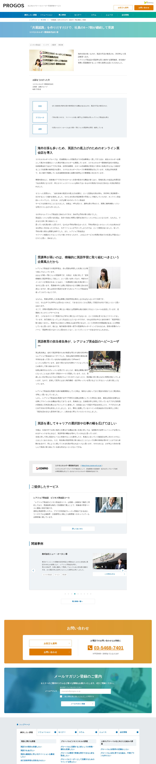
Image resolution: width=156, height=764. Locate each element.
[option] (78, 569)
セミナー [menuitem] (78, 15)
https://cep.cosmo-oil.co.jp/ (92, 465)
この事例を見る (97, 576)
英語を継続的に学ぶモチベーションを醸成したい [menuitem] (37, 755)
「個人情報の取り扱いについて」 (74, 696)
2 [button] (68, 593)
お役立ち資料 (123, 8)
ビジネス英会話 (35, 45)
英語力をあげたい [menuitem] (28, 750)
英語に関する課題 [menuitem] (28, 741)
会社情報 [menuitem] (125, 15)
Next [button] (122, 570)
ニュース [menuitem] (109, 15)
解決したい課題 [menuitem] (31, 15)
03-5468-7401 (109, 647)
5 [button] (78, 593)
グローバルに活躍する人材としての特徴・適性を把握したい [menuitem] (77, 748)
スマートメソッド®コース (50, 586)
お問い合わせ (144, 8)
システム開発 (58, 584)
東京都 (60, 45)
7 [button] (84, 593)
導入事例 (43, 20)
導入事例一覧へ (77, 601)
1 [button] (65, 593)
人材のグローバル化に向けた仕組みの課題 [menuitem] (117, 742)
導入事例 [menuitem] (62, 15)
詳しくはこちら (77, 528)
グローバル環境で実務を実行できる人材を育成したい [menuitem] (77, 754)
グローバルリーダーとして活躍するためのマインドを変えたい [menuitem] (77, 760)
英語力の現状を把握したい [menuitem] (31, 747)
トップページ (33, 20)
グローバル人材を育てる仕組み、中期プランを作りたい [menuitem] (117, 754)
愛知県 (63, 586)
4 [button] (74, 593)
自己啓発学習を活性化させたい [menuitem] (33, 760)
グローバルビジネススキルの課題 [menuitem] (74, 741)
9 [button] (90, 593)
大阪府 (53, 45)
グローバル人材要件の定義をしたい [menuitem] (115, 749)
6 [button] (81, 593)
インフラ (46, 45)
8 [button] (87, 593)
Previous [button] (33, 570)
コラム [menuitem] (93, 15)
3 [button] (71, 593)
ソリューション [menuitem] (46, 15)
